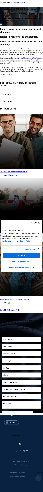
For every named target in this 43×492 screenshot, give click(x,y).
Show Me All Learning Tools (9, 310)
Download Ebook (6, 74)
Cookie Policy (25, 241)
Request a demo (19, 2)
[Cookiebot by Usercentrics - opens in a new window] (31, 223)
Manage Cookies (30, 249)
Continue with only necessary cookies (21, 268)
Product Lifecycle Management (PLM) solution (26, 58)
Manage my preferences (20, 261)
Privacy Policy (10, 241)
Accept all (21, 255)
